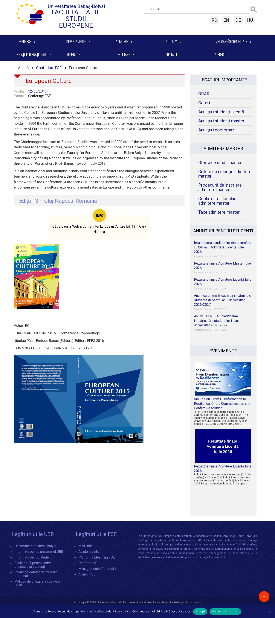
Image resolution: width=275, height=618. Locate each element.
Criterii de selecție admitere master (224, 173)
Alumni (71, 54)
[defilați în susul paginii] (264, 596)
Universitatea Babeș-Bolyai (76, 6)
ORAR (203, 94)
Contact (171, 54)
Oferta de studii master (220, 162)
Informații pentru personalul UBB (39, 552)
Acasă (23, 67)
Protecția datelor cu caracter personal (36, 574)
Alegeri (220, 54)
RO (214, 20)
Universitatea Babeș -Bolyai (35, 546)
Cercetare (123, 54)
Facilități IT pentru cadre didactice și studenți (33, 564)
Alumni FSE (86, 574)
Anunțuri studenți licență (221, 112)
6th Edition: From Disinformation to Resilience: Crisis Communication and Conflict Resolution (222, 403)
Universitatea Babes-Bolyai (153, 602)
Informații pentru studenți (33, 557)
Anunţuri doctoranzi (216, 130)
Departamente (76, 41)
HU (250, 20)
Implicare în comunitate (231, 41)
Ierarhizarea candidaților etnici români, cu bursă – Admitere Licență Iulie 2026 (222, 247)
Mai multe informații (225, 611)
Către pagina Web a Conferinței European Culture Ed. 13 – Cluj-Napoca (99, 229)
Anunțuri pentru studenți (223, 231)
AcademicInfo (88, 552)
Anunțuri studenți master (221, 121)
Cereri (204, 103)
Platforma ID (88, 563)
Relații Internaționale (32, 54)
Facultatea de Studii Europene (76, 18)
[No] (269, 611)
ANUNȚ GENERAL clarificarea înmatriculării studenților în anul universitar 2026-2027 (217, 320)
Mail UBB (85, 546)
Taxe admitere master (219, 212)
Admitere (122, 41)
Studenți (171, 41)
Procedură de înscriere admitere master (220, 187)
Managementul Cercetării (97, 569)
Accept (200, 611)
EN (226, 20)
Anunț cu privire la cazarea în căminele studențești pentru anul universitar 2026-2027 (222, 300)
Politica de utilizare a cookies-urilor (37, 583)
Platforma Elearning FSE (96, 557)
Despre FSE (24, 41)
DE (238, 20)
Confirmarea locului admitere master (216, 200)
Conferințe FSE (49, 67)
